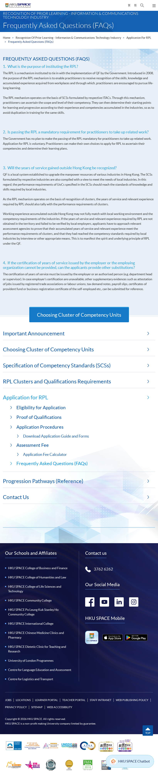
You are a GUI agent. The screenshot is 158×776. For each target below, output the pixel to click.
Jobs (8, 700)
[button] (142, 5)
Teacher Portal (73, 700)
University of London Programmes (31, 660)
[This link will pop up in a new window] (113, 637)
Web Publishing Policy (132, 700)
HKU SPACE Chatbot (134, 761)
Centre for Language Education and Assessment (39, 670)
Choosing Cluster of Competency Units (79, 315)
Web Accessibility (59, 707)
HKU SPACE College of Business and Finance (37, 568)
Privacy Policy (16, 707)
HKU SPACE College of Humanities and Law (37, 577)
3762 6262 (103, 569)
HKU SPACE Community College (30, 600)
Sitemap (37, 707)
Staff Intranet (100, 700)
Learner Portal (46, 700)
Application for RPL (138, 37)
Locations (23, 700)
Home (6, 37)
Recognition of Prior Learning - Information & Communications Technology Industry (68, 37)
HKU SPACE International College (30, 623)
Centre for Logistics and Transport (30, 679)
